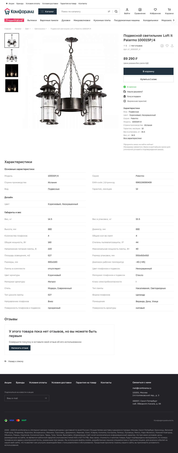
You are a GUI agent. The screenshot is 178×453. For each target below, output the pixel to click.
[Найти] (116, 11)
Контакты (106, 382)
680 (50, 229)
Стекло (139, 275)
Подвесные (134, 112)
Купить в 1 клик (148, 79)
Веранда (140, 301)
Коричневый (135, 115)
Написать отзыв (19, 348)
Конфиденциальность (164, 420)
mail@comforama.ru (142, 388)
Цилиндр (140, 294)
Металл (52, 281)
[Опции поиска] (109, 11)
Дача (148, 301)
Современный (64, 288)
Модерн (52, 288)
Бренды (20, 382)
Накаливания (142, 288)
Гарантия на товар (86, 382)
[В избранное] (167, 45)
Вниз (50, 301)
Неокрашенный (149, 115)
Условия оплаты (38, 382)
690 (138, 229)
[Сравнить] (162, 45)
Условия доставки (61, 382)
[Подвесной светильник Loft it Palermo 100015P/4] (70, 81)
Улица (155, 301)
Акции (7, 382)
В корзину (148, 71)
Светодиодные (158, 288)
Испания (148, 125)
